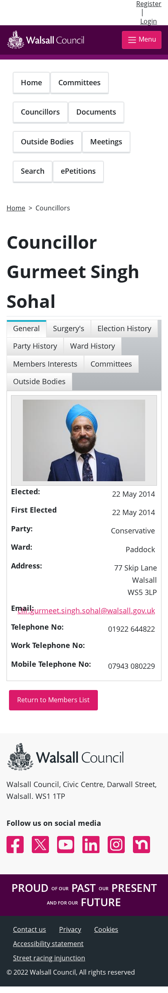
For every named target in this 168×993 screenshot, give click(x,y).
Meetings (106, 141)
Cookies (106, 929)
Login (148, 21)
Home (31, 82)
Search (32, 171)
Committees (79, 82)
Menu (147, 39)
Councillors (40, 112)
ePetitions (78, 171)
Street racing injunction (49, 957)
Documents (96, 112)
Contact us (29, 929)
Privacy (70, 929)
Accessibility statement (48, 943)
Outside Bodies (47, 141)
